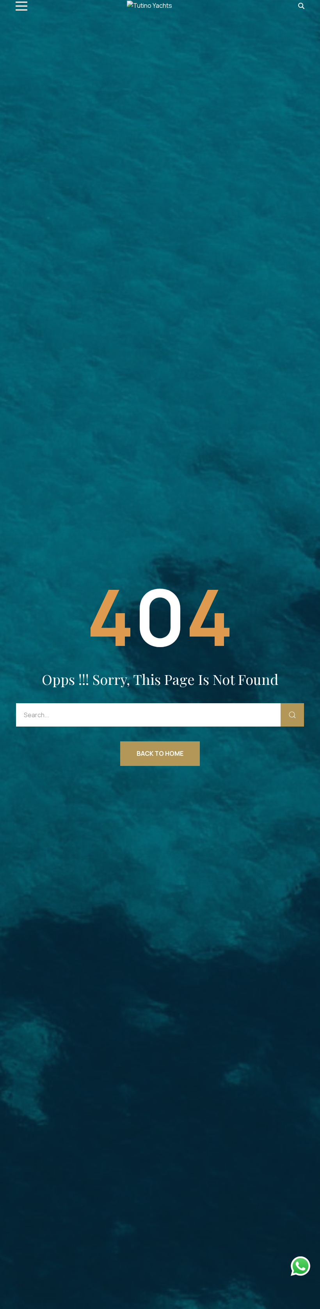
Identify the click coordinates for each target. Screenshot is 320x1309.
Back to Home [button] (160, 753)
